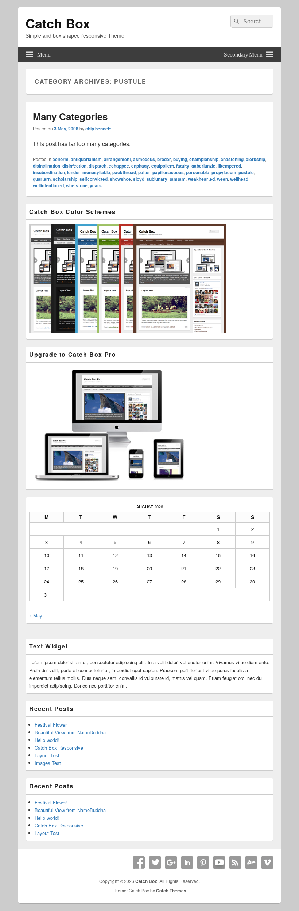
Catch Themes (171, 890)
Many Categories (70, 116)
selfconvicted (93, 179)
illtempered (229, 165)
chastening (232, 159)
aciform (61, 159)
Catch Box (58, 23)
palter (144, 172)
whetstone (77, 185)
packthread (124, 172)
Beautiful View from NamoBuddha (70, 732)
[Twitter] (155, 862)
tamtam (178, 179)
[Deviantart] (251, 862)
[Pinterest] (203, 862)
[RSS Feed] (235, 862)
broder (164, 159)
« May (35, 615)
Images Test (48, 762)
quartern (42, 179)
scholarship (65, 179)
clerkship (255, 159)
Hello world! (47, 739)
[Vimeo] (267, 862)
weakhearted (201, 179)
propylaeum (223, 172)
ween (222, 179)
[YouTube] (219, 862)
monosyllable (96, 172)
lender (73, 172)
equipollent (162, 165)
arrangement (117, 159)
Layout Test (47, 755)
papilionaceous (168, 172)
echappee (119, 165)
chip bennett (98, 128)
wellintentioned (48, 185)
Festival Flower (51, 724)
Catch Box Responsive (59, 747)
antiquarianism (86, 159)
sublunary (157, 179)
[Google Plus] (171, 862)
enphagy (140, 165)
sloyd (138, 179)
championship (203, 159)
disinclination (46, 165)
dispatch (97, 165)
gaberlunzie (203, 165)
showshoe (120, 179)
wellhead (239, 179)
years (96, 185)
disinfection (74, 165)
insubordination (49, 172)
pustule (246, 172)
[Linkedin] (187, 862)
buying (180, 159)
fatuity (182, 165)
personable (197, 172)
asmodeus (144, 159)
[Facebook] (139, 862)
